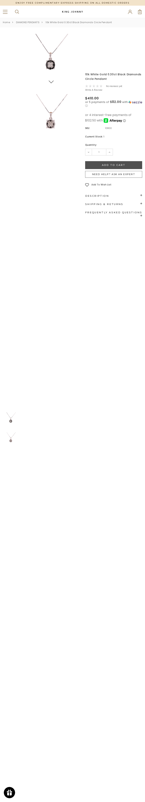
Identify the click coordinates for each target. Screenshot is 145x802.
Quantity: (91, 144)
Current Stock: (94, 136)
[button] (113, 104)
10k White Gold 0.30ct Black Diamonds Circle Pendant (79, 22)
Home (6, 22)
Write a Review (94, 89)
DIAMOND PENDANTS (27, 22)
